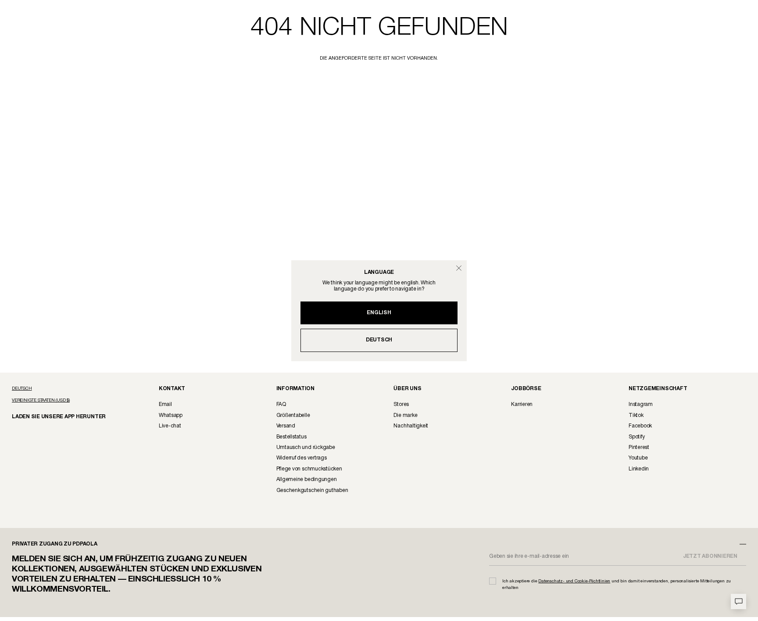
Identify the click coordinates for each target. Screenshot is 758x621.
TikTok (636, 415)
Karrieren (522, 404)
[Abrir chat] (738, 601)
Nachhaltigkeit (410, 426)
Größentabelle (293, 415)
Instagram (641, 404)
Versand (285, 426)
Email (165, 404)
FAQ (281, 404)
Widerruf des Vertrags (301, 458)
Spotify (636, 436)
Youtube (638, 458)
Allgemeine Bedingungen (306, 479)
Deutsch (379, 339)
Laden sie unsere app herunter (51, 416)
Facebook (640, 426)
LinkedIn (639, 469)
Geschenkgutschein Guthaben (312, 490)
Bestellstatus (291, 436)
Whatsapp (170, 415)
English (379, 312)
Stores (401, 404)
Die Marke (405, 415)
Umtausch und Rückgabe (305, 447)
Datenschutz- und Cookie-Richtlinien (574, 581)
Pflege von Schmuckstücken (309, 469)
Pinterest (639, 447)
